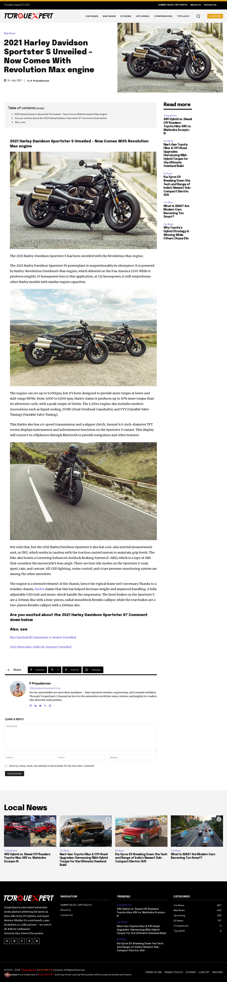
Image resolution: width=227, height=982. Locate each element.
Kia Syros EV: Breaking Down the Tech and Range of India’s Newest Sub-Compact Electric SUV (141, 858)
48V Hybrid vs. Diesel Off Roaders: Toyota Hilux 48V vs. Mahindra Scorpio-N (178, 126)
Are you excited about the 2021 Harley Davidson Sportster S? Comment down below (61, 118)
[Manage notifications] (7, 974)
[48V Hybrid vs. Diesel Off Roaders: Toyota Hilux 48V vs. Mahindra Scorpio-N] (30, 831)
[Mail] (40, 705)
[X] (45, 705)
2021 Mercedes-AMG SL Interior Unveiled (40, 647)
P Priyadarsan (40, 80)
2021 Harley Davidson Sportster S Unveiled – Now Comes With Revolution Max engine (60, 114)
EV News (168, 173)
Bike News (9, 33)
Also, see (20, 122)
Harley (39, 589)
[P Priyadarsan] (18, 694)
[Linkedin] (35, 705)
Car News (168, 141)
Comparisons (170, 115)
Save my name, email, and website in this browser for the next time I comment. (52, 765)
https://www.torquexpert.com (45, 688)
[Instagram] (30, 705)
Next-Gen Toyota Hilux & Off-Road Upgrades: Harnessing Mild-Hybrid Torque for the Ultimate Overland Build (176, 155)
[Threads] (50, 705)
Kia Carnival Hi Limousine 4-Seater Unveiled (43, 637)
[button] (198, 16)
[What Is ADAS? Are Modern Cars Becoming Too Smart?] (197, 831)
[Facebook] (22, 941)
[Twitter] (29, 941)
